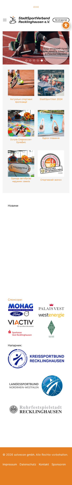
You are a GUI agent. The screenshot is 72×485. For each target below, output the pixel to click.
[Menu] (5, 20)
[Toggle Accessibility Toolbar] (66, 25)
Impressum (10, 464)
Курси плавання (50, 138)
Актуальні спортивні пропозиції (21, 100)
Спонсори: (15, 299)
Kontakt (44, 464)
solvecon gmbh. (24, 454)
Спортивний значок (51, 179)
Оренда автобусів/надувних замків (21, 179)
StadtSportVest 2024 (51, 99)
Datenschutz (28, 464)
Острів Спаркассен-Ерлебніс (21, 141)
